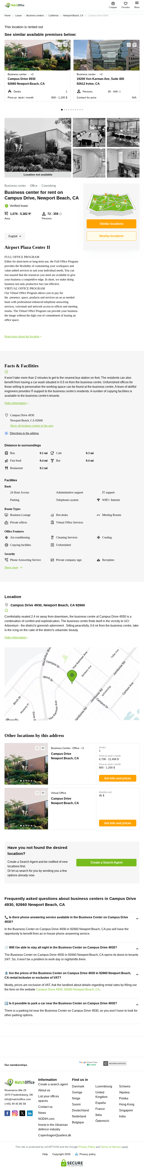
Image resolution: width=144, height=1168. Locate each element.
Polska (123, 1098)
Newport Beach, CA (73, 15)
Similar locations (111, 223)
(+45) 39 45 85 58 (15, 1103)
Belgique (78, 1122)
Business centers (35, 15)
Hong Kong (126, 1104)
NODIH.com (46, 1118)
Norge (76, 1098)
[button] (59, 45)
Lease (18, 15)
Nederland (79, 1116)
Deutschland (80, 1110)
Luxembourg (103, 1086)
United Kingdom (101, 1094)
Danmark (78, 1086)
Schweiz (124, 1086)
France (100, 1108)
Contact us (45, 1106)
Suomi (76, 1104)
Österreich (102, 1120)
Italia (98, 1114)
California (53, 15)
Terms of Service (111, 1146)
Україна (124, 1092)
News (42, 1112)
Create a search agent (53, 1084)
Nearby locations (111, 236)
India (122, 1116)
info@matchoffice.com (17, 1099)
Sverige (77, 1092)
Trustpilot (9, 1046)
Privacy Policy (87, 1146)
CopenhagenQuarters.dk (54, 1135)
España (100, 1102)
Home (7, 15)
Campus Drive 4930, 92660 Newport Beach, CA (68, 989)
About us (44, 1090)
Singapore (126, 1110)
